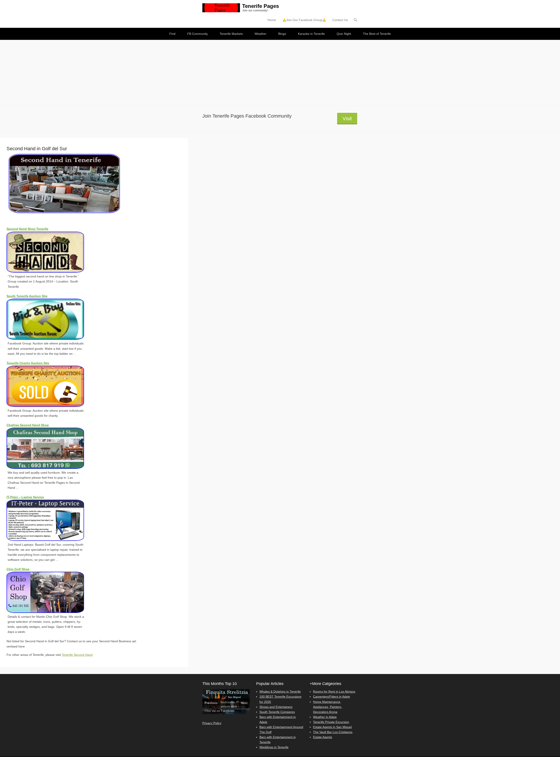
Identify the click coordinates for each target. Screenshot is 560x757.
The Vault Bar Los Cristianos (332, 732)
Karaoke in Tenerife (311, 33)
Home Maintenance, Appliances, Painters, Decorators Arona (327, 707)
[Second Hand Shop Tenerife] (50, 252)
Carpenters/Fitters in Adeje (331, 696)
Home (272, 20)
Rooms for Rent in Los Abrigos (334, 691)
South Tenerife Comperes (277, 712)
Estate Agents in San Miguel (332, 727)
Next (244, 703)
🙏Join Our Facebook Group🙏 (304, 20)
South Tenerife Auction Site (27, 296)
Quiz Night (344, 33)
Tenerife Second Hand (77, 654)
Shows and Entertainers (275, 707)
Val (214, 711)
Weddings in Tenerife (274, 747)
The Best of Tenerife (377, 33)
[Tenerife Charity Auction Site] (50, 386)
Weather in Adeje (325, 717)
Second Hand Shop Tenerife (27, 229)
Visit (347, 118)
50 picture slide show (230, 706)
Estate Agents (322, 737)
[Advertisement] (280, 72)
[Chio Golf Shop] (50, 592)
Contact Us (340, 20)
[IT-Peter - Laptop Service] (50, 520)
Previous (211, 703)
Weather (260, 33)
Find (172, 33)
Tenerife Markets (231, 33)
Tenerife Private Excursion (331, 722)
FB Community (197, 33)
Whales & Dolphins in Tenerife (280, 691)
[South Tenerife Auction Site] (50, 319)
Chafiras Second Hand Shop (28, 425)
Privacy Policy (211, 723)
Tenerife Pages (260, 6)
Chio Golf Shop (18, 569)
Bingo (282, 33)
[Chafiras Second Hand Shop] (50, 448)
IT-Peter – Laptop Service (25, 497)
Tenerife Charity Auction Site (28, 363)
